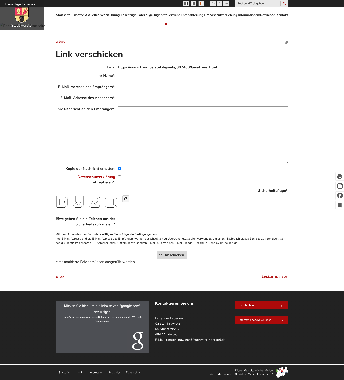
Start (61, 42)
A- (213, 3)
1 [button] (166, 24)
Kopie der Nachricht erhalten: (90, 168)
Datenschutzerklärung (96, 176)
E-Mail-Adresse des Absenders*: (87, 97)
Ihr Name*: (106, 75)
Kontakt (282, 15)
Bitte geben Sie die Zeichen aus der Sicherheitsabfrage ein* (85, 221)
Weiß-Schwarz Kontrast (193, 3)
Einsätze (77, 15)
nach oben (281, 277)
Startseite (63, 15)
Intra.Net (114, 372)
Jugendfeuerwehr (167, 15)
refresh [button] (125, 199)
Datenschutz (133, 372)
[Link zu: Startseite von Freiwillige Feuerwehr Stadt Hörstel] (22, 15)
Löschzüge (129, 15)
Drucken (267, 277)
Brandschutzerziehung (220, 15)
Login (79, 372)
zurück (60, 277)
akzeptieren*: (96, 179)
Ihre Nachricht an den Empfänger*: (86, 109)
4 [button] (178, 24)
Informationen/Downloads (255, 320)
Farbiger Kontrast (201, 3)
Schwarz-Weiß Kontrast (186, 3)
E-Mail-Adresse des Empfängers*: (86, 86)
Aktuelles (92, 15)
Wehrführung (110, 15)
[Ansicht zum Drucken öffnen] (286, 43)
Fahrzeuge (145, 15)
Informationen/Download (256, 15)
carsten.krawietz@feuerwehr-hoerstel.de (195, 340)
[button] (102, 327)
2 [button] (170, 24)
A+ (226, 3)
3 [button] (174, 24)
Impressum (96, 372)
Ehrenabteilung (192, 15)
